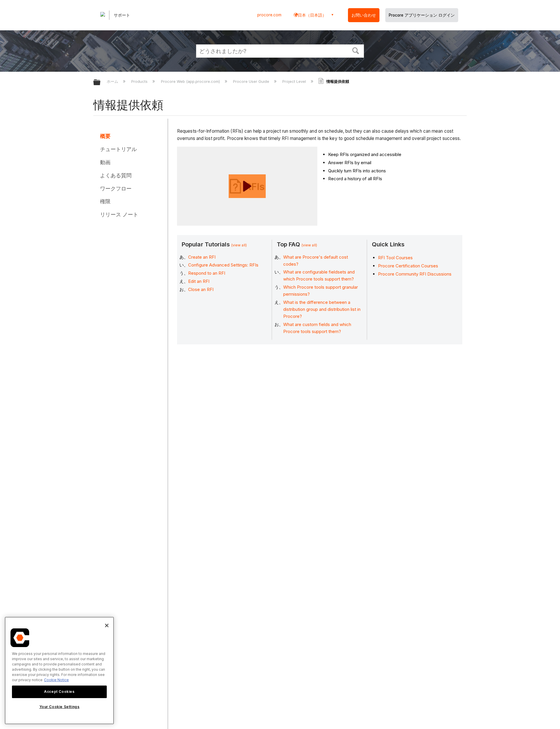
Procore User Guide (251, 81)
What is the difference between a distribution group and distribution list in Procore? (321, 309)
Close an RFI (201, 289)
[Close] (106, 625)
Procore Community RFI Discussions (415, 274)
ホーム (113, 81)
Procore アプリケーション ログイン (422, 15)
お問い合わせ (363, 15)
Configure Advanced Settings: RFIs (223, 265)
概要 (105, 136)
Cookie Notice (56, 680)
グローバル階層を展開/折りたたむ (100, 82)
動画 (105, 162)
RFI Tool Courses (395, 257)
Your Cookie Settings (59, 707)
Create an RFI (202, 257)
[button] (356, 50)
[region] (59, 670)
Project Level (294, 81)
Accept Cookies (59, 691)
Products (140, 81)
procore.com (269, 15)
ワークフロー (116, 188)
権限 (105, 201)
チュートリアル (118, 149)
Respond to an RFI (206, 273)
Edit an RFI (198, 281)
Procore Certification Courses (408, 266)
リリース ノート (119, 214)
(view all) (239, 245)
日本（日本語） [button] (312, 15)
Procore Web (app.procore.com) (191, 81)
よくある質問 (116, 175)
